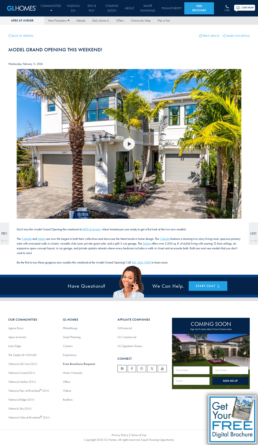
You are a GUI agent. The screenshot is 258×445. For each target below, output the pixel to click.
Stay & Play (91, 8)
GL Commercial (126, 337)
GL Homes (22, 8)
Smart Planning (147, 8)
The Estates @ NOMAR (22, 355)
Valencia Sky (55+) (19, 408)
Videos (67, 391)
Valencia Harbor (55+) (22, 382)
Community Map (141, 20)
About (129, 8)
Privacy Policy (120, 435)
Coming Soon (111, 8)
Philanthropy (172, 8)
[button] (209, 35)
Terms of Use (138, 435)
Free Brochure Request (79, 364)
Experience (70, 355)
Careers (67, 346)
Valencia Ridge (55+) (21, 400)
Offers (120, 20)
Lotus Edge (14, 346)
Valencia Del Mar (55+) (22, 364)
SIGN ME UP (230, 380)
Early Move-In (100, 20)
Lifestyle (80, 20)
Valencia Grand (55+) (21, 373)
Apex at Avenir (22, 20)
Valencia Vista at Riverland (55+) (29, 417)
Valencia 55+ (73, 8)
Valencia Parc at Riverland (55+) (28, 390)
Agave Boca (15, 328)
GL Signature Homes (129, 346)
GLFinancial (124, 328)
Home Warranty (72, 373)
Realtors (67, 400)
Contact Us (163, 20)
